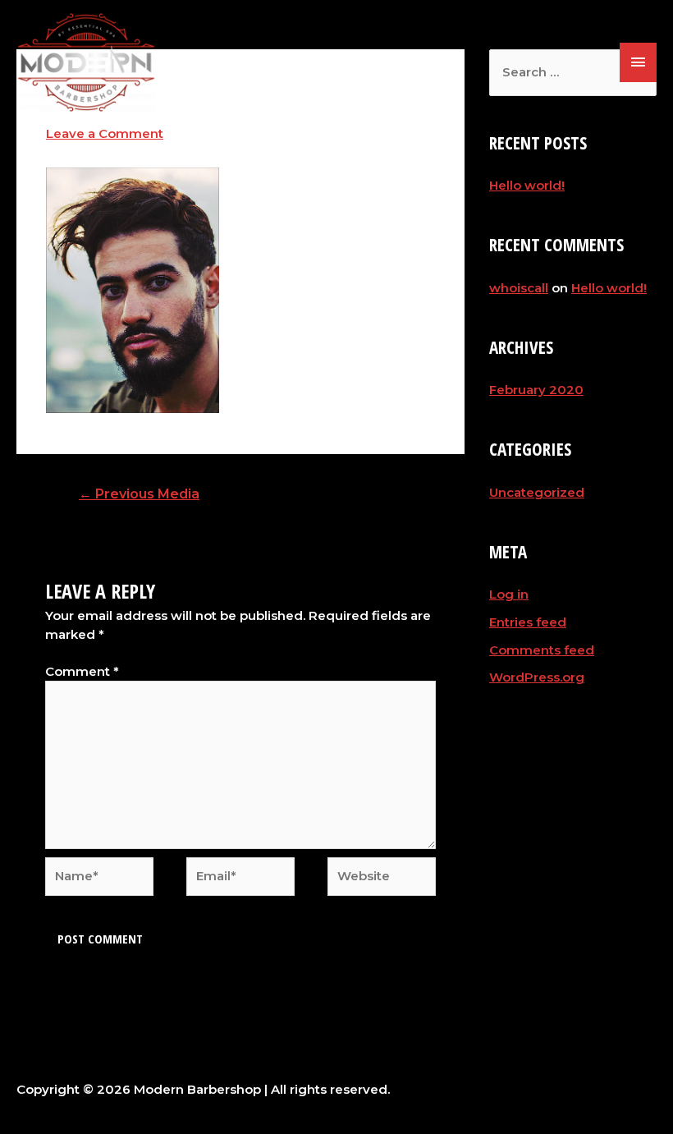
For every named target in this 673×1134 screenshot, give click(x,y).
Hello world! (527, 185)
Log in (509, 594)
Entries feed (527, 622)
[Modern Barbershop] (86, 62)
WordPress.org (536, 677)
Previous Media (139, 494)
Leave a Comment (104, 133)
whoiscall (518, 288)
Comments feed (541, 650)
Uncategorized (536, 492)
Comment (82, 671)
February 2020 (536, 389)
